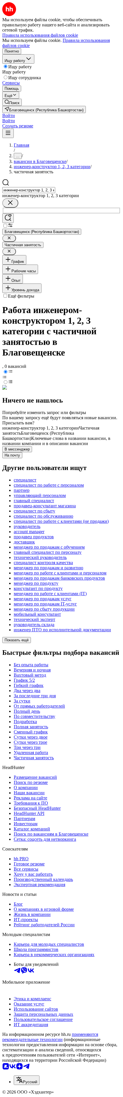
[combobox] (28, 190)
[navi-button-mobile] (8, 133)
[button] (8, 115)
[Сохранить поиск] (8, 218)
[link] (12, 102)
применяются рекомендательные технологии (50, 1037)
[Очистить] (10, 203)
